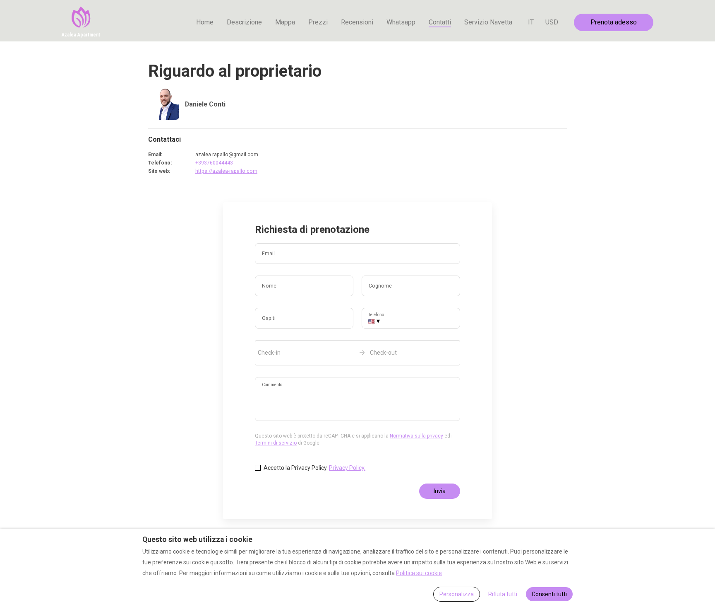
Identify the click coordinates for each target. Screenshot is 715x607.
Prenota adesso (613, 22)
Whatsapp (400, 22)
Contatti (440, 22)
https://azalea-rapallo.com (226, 171)
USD (551, 22)
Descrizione (244, 22)
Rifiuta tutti (502, 594)
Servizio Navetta (488, 22)
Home (205, 22)
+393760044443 (214, 163)
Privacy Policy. (347, 467)
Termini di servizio (276, 443)
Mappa (285, 22)
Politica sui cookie (419, 573)
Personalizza (456, 594)
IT (531, 22)
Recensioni (357, 22)
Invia (440, 491)
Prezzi (318, 22)
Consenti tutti (549, 594)
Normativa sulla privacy (416, 436)
